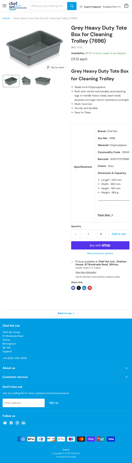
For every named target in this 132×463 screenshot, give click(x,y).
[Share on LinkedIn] (84, 288)
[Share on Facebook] (73, 288)
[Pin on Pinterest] (90, 288)
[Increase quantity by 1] (101, 234)
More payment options (100, 253)
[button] (11, 81)
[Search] (71, 6)
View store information (85, 272)
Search (66, 449)
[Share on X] (79, 288)
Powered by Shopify (66, 456)
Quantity (76, 226)
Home (6, 18)
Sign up (53, 402)
